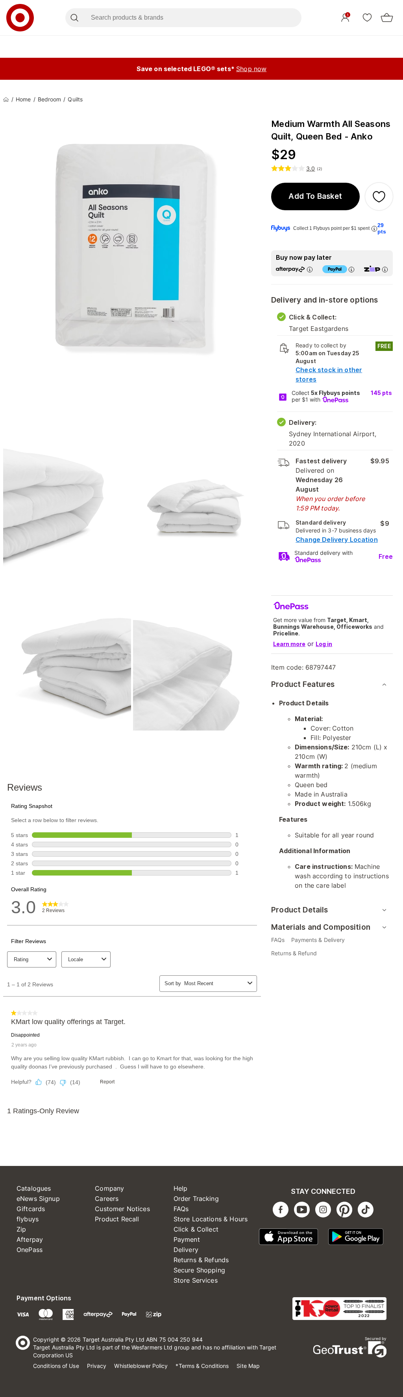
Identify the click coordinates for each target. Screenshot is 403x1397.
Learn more (289, 644)
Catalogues (34, 1188)
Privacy (97, 1365)
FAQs (181, 1209)
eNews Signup (38, 1198)
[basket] (387, 17)
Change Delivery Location (337, 539)
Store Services (196, 1280)
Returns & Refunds (201, 1260)
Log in (324, 644)
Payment (187, 1239)
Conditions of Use (56, 1365)
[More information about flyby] (374, 228)
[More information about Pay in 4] (351, 269)
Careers (106, 1198)
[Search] (74, 17)
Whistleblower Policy (141, 1365)
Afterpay (30, 1239)
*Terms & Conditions (202, 1365)
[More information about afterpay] (310, 269)
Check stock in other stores (329, 374)
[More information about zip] (385, 269)
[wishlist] (367, 17)
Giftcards (31, 1209)
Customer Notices (122, 1209)
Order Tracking (196, 1198)
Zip (21, 1229)
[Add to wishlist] (379, 196)
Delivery (186, 1250)
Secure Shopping (199, 1270)
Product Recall (117, 1219)
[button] (315, 196)
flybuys (28, 1219)
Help (181, 1188)
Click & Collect (196, 1229)
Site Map (248, 1365)
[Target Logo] (20, 17)
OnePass (30, 1250)
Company (109, 1188)
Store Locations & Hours (211, 1219)
